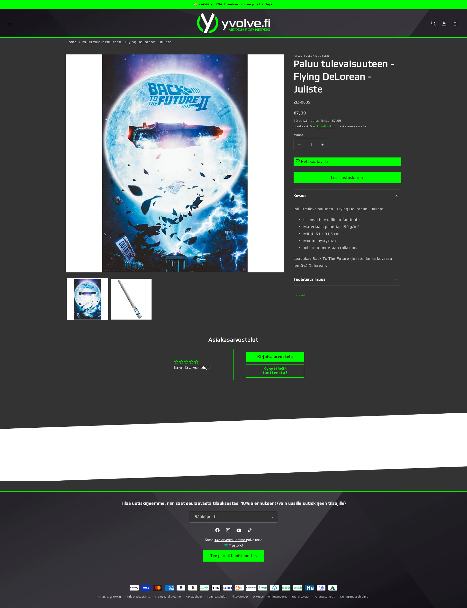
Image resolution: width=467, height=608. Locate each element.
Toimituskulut (327, 126)
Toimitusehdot (216, 596)
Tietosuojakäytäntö (168, 596)
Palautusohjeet (324, 596)
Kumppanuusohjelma (354, 596)
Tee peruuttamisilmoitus (233, 556)
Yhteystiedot (239, 596)
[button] (10, 23)
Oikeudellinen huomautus (270, 596)
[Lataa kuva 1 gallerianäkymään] (87, 299)
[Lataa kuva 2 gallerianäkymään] (131, 299)
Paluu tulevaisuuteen (311, 55)
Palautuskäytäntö (138, 596)
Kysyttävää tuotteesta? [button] (275, 370)
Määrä (298, 135)
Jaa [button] (302, 294)
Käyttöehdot (194, 596)
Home (71, 42)
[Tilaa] (271, 516)
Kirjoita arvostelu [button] (275, 356)
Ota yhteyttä (300, 596)
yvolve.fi (115, 596)
